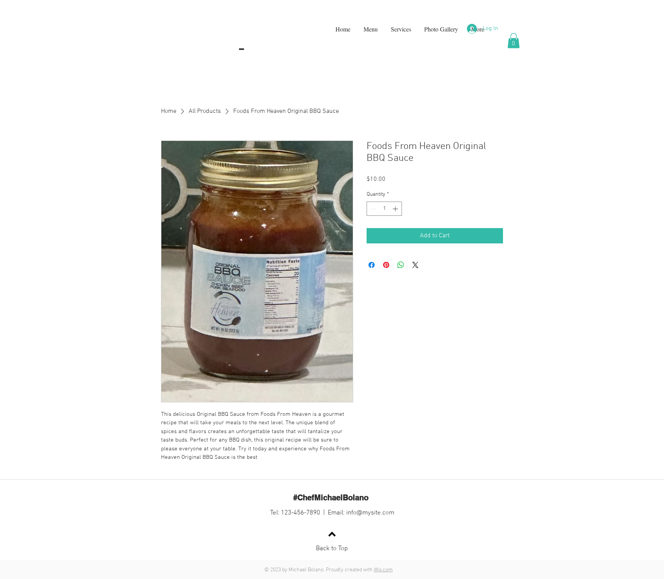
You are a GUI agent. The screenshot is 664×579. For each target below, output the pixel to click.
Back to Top (332, 549)
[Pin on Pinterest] (386, 265)
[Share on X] (415, 265)
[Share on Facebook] (371, 265)
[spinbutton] (384, 208)
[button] (513, 40)
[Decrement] (372, 208)
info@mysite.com (370, 513)
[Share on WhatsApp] (400, 265)
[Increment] (396, 208)
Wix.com (383, 570)
